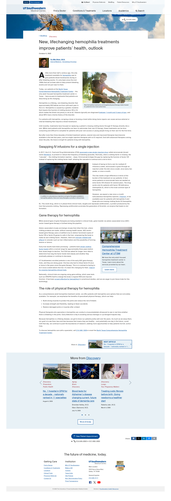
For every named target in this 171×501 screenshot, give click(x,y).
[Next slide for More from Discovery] (129, 382)
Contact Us (47, 478)
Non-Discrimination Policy (73, 478)
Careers (67, 471)
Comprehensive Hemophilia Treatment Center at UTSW (114, 250)
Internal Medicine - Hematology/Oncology (63, 62)
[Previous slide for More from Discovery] (41, 382)
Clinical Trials (48, 473)
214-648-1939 (81, 330)
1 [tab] (82, 415)
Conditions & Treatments (84, 10)
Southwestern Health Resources (109, 489)
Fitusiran (123, 197)
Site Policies (69, 476)
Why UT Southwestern (139, 2)
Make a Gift (69, 468)
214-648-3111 (93, 478)
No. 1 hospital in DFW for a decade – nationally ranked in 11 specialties (116, 344)
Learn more (109, 270)
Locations (107, 10)
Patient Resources (123, 2)
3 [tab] (89, 415)
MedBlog (111, 2)
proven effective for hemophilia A (67, 279)
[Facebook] (90, 483)
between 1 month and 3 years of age (112, 112)
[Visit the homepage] (34, 9)
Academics (124, 10)
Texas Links (69, 473)
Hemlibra (47, 155)
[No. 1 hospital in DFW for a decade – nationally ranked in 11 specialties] (56, 371)
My (87, 2)
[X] (94, 483)
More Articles (85, 422)
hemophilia (67, 75)
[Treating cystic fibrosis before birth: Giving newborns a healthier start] (114, 371)
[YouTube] (98, 483)
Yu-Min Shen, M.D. (57, 59)
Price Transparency (71, 481)
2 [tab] (85, 415)
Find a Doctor (59, 10)
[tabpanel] (56, 383)
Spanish (26, 2)
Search (141, 10)
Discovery (82, 345)
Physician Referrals (99, 2)
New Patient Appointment (87, 436)
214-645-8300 (81, 441)
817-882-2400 (94, 441)
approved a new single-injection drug (94, 152)
